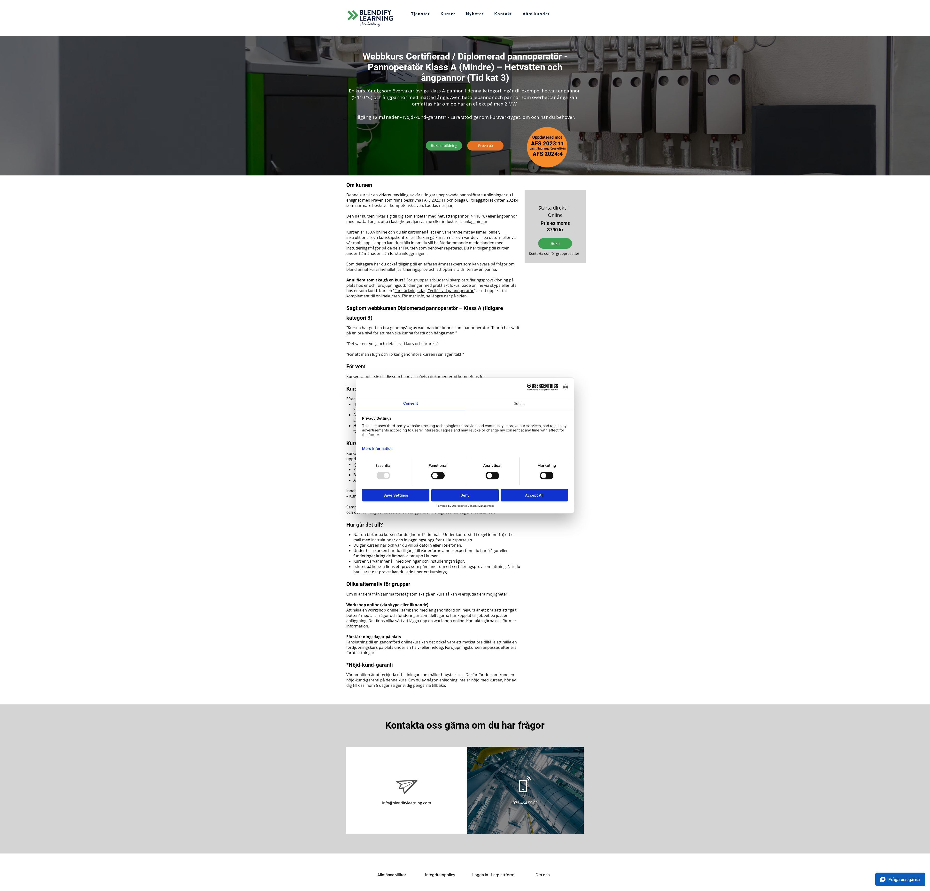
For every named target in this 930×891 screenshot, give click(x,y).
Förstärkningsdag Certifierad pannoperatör (434, 290)
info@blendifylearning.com (406, 803)
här (449, 205)
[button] (448, 14)
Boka (555, 243)
